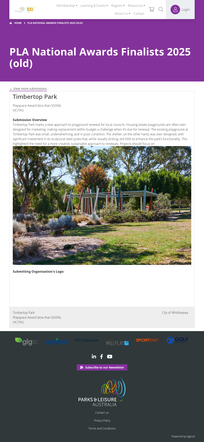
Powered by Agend (183, 436)
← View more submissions (28, 88)
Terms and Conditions (102, 428)
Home (18, 23)
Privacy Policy (102, 420)
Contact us (102, 412)
